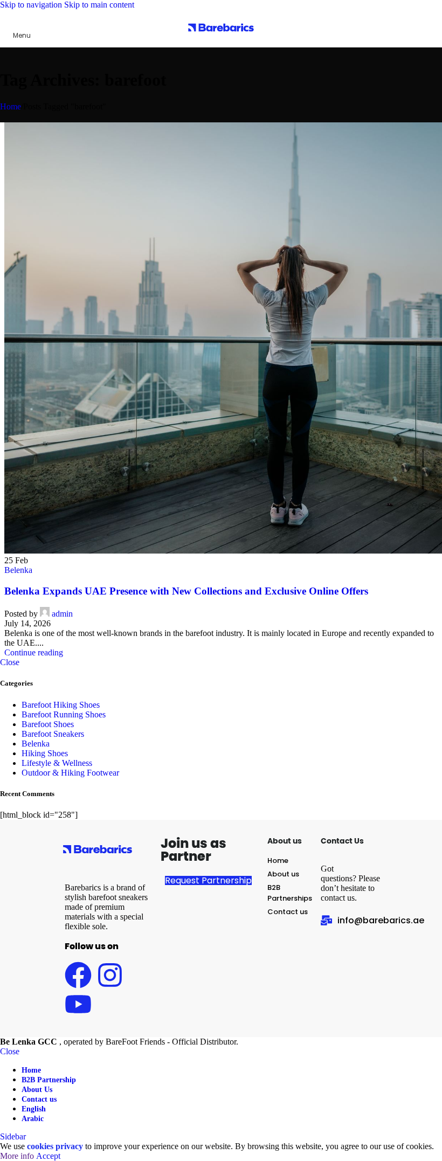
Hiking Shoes (45, 753)
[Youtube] (78, 1004)
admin (62, 613)
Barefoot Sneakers (53, 733)
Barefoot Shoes (48, 724)
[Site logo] (221, 39)
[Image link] (97, 858)
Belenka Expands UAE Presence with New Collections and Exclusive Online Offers (186, 591)
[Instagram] (109, 975)
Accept (48, 1155)
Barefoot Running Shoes (64, 714)
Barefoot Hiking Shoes (61, 704)
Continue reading (33, 652)
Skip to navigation (32, 4)
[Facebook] (78, 975)
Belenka (18, 570)
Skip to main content (99, 4)
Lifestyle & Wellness (57, 763)
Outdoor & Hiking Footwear (70, 772)
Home (10, 106)
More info (18, 1155)
